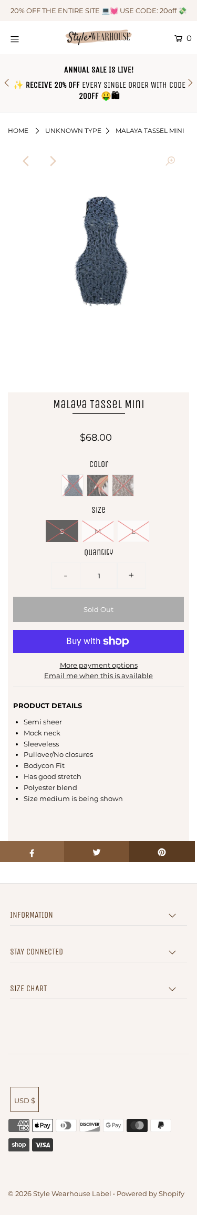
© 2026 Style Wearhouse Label (59, 1193)
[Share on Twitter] (97, 851)
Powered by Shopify (150, 1193)
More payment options (99, 665)
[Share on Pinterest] (162, 851)
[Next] (52, 161)
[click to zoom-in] (170, 161)
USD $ (24, 1100)
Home (18, 130)
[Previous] (26, 161)
